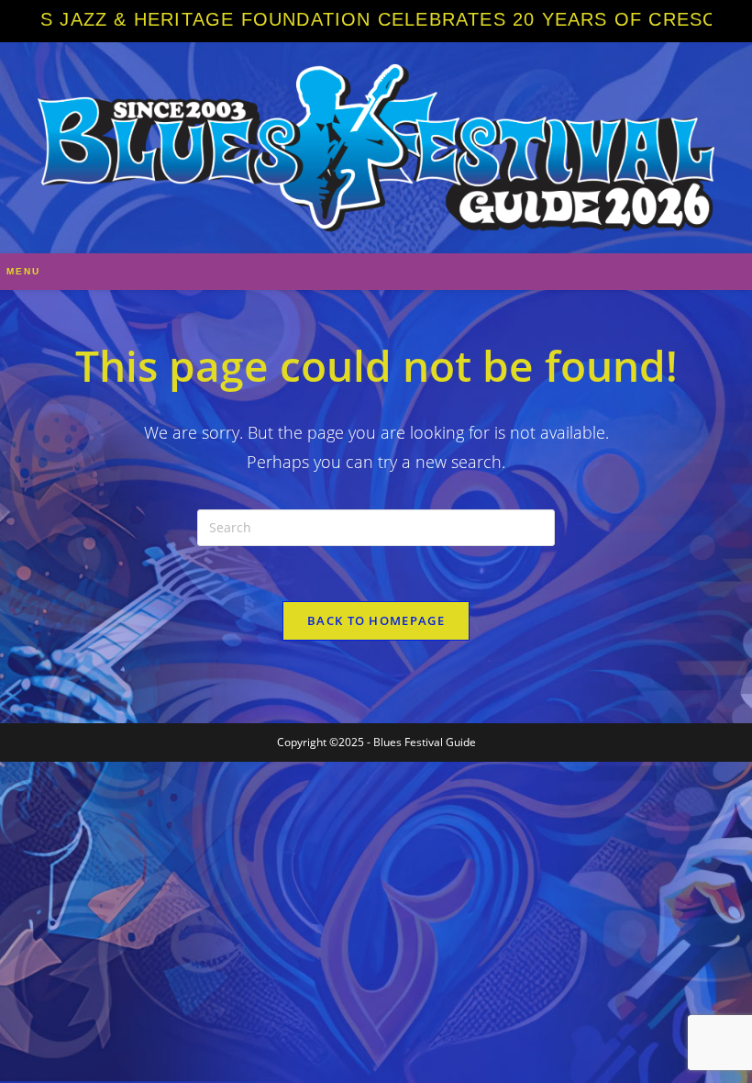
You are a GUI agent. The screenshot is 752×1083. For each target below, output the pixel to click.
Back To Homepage (376, 620)
